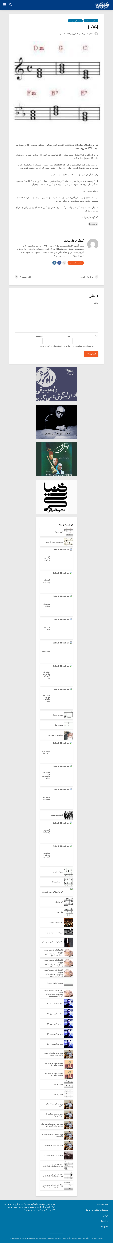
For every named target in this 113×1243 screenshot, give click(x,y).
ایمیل (68, 336)
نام (96, 336)
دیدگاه (96, 303)
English (104, 1227)
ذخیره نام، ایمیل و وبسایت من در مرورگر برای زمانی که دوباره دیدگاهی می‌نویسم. (67, 346)
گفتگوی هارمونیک (88, 34)
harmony (93, 224)
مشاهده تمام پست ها (76, 263)
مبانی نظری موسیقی (75, 20)
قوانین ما (104, 1215)
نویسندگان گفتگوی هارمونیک (97, 1210)
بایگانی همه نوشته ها (91, 20)
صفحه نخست (102, 1204)
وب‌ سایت (39, 336)
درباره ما (104, 1221)
